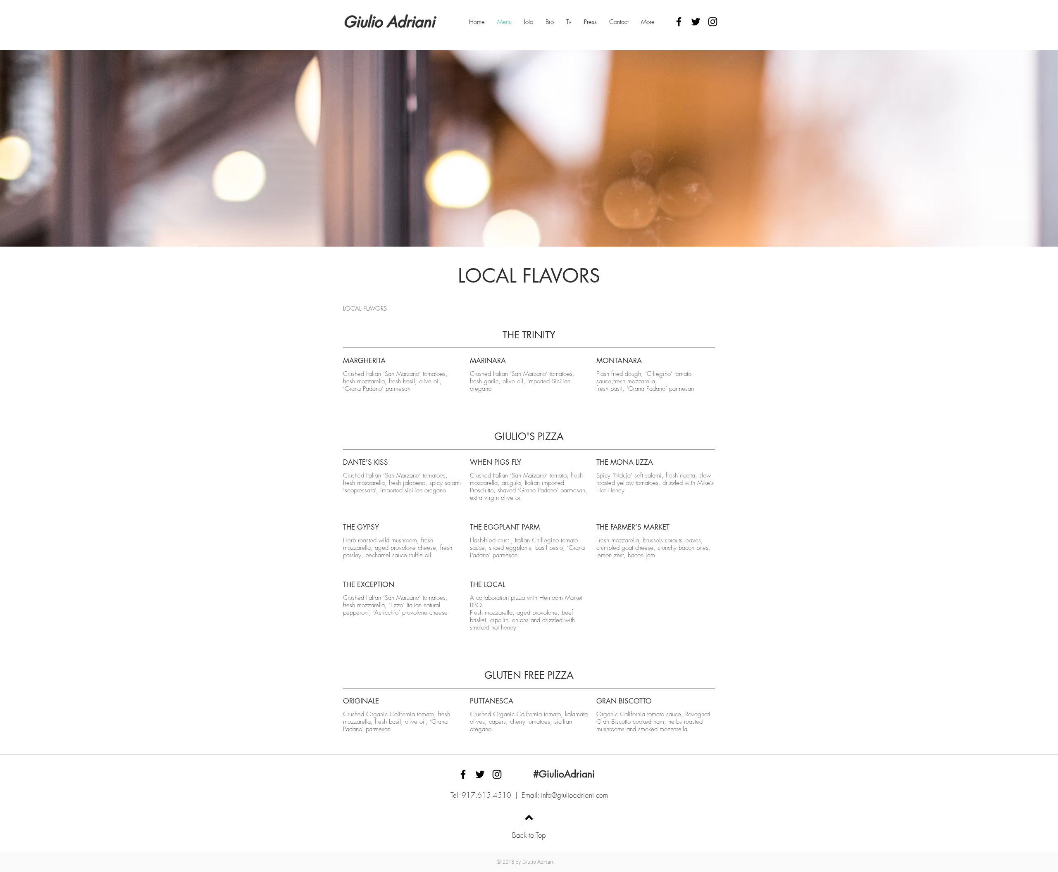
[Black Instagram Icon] (713, 22)
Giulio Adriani (389, 22)
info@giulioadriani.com (574, 795)
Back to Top (529, 835)
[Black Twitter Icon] (696, 22)
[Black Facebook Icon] (679, 22)
